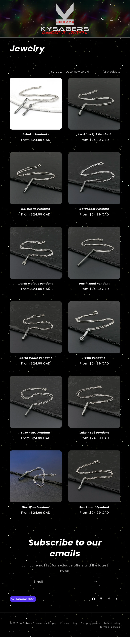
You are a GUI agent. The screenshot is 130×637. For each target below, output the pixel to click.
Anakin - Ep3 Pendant (94, 134)
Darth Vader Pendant (35, 358)
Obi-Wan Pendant (35, 507)
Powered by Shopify (45, 623)
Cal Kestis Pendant (35, 209)
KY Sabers (26, 623)
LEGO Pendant (94, 358)
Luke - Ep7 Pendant (35, 433)
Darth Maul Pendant (94, 284)
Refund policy (112, 623)
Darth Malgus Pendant (35, 284)
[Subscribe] (95, 581)
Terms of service (110, 626)
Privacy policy (68, 623)
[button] (8, 18)
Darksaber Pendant (94, 209)
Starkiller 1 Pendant (94, 507)
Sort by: (56, 72)
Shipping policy (90, 623)
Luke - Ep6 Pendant (94, 433)
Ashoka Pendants (35, 134)
